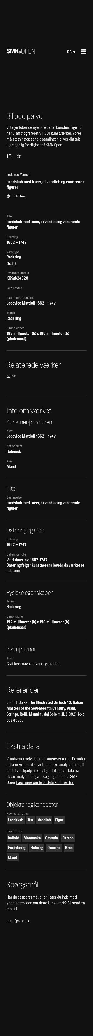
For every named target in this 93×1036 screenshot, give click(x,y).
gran (69, 847)
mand (12, 857)
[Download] (10, 156)
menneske (32, 838)
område (51, 838)
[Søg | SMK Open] (21, 52)
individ (13, 838)
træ (30, 820)
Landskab (15, 820)
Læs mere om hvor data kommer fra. (45, 782)
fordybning (17, 847)
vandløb (44, 820)
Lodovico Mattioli (21, 303)
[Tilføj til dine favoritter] (19, 156)
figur (59, 820)
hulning (36, 847)
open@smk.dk (18, 920)
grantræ (54, 847)
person (68, 838)
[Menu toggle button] (84, 51)
